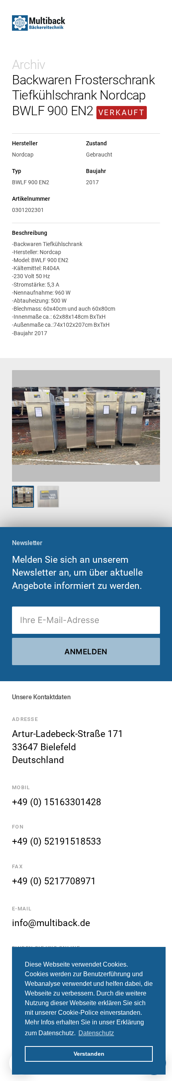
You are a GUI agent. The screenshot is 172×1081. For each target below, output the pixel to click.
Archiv (28, 64)
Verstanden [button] (89, 1053)
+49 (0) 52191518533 (56, 841)
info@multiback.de (51, 922)
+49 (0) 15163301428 (56, 802)
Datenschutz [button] (96, 1033)
